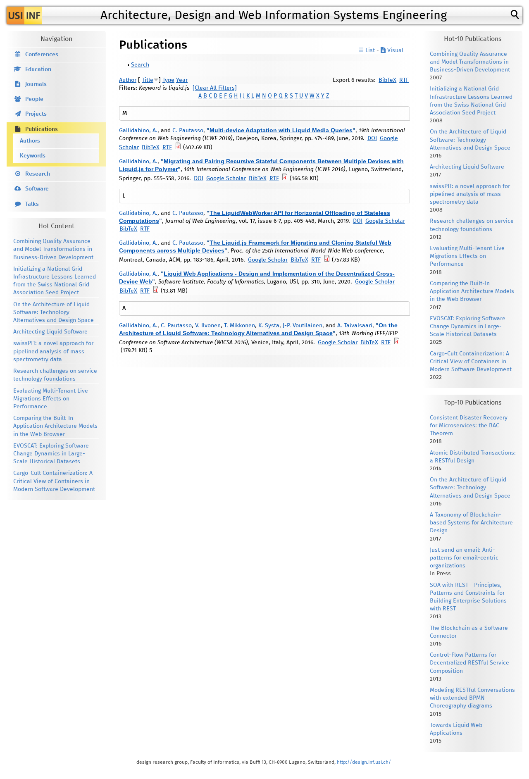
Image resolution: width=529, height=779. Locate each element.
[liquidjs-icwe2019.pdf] (178, 147)
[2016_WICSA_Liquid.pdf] (396, 342)
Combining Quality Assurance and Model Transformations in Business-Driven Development (53, 249)
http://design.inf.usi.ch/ (364, 762)
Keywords (32, 156)
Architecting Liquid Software (50, 332)
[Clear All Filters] (215, 88)
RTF (404, 80)
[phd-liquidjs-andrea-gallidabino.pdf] (156, 291)
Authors (30, 141)
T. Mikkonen (239, 326)
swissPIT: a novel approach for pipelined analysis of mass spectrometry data (53, 351)
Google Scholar (226, 178)
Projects (36, 114)
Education (38, 69)
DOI (372, 138)
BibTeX (387, 80)
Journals (36, 84)
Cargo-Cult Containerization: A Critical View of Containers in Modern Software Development (54, 481)
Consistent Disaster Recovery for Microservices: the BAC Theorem (469, 425)
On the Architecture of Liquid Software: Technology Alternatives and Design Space (53, 312)
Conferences (41, 54)
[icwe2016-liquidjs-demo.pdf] (284, 178)
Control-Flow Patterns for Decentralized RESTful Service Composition (469, 663)
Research (37, 174)
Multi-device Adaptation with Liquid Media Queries (281, 130)
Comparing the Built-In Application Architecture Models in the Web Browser (55, 426)
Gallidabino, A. (138, 130)
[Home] (24, 15)
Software (37, 189)
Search (140, 65)
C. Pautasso (187, 130)
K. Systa (268, 326)
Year (182, 80)
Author (127, 80)
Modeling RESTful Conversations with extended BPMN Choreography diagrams (472, 698)
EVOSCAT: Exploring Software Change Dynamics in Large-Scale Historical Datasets (51, 454)
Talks (32, 204)
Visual (394, 50)
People (34, 99)
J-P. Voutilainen (302, 326)
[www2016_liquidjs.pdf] (327, 260)
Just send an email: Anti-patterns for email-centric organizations (464, 558)
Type (168, 80)
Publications (41, 129)
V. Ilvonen (208, 326)
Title (147, 80)
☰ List (366, 50)
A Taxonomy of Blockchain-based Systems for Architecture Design (471, 523)
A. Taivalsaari (354, 326)
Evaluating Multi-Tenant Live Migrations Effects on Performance (50, 399)
